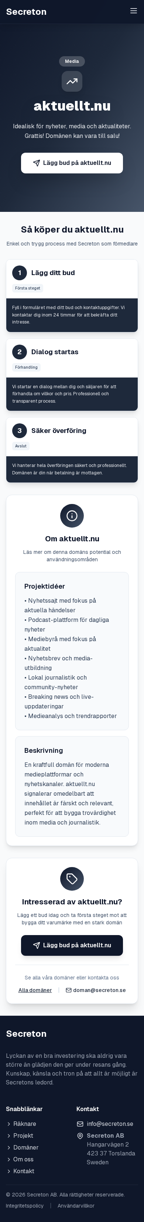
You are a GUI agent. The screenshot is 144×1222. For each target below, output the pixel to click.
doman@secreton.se (99, 990)
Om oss (23, 1159)
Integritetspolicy (25, 1205)
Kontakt (23, 1171)
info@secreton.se (110, 1124)
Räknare (24, 1124)
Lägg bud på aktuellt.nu (77, 163)
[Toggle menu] (133, 10)
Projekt (23, 1136)
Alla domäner (35, 990)
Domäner (26, 1147)
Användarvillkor (76, 1205)
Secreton (26, 11)
